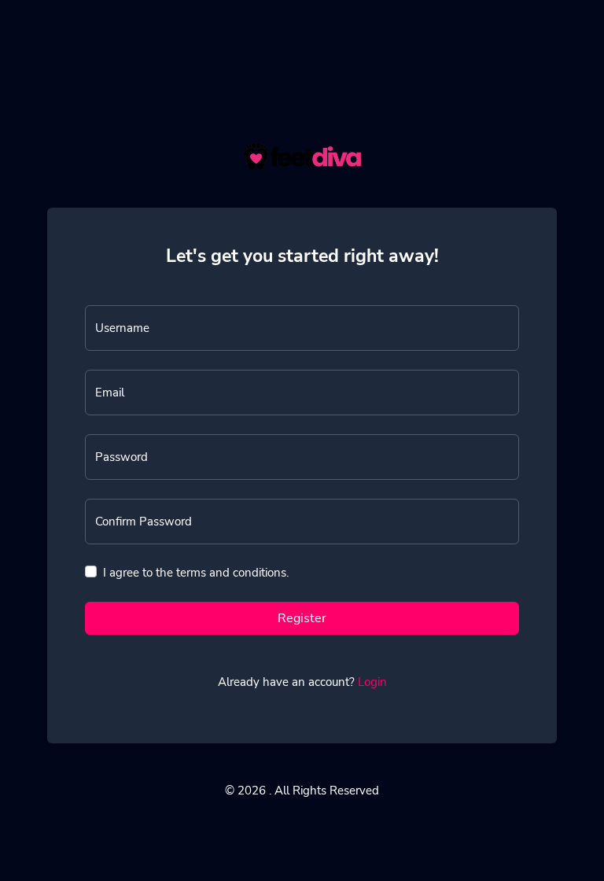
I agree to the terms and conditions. (196, 573)
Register (302, 618)
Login (372, 682)
